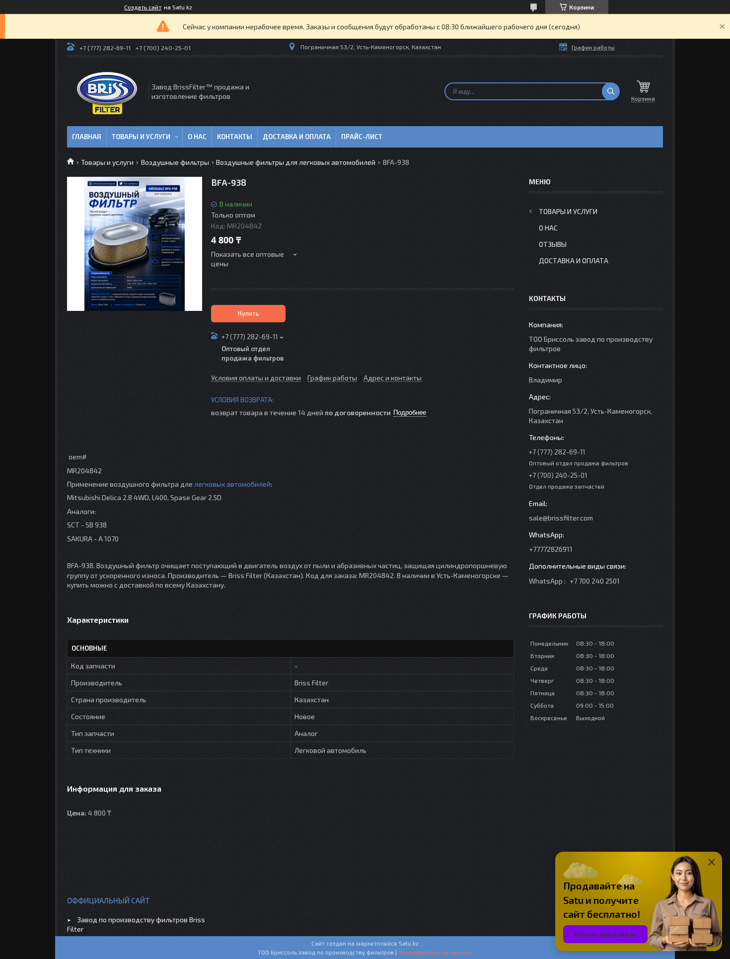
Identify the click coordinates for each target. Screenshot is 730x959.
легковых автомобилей (232, 484)
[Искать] (611, 91)
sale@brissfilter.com (561, 518)
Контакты (234, 137)
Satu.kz (409, 943)
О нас (197, 137)
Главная (86, 137)
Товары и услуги (141, 137)
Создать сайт (142, 6)
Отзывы (553, 244)
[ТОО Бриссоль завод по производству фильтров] (107, 91)
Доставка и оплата (297, 137)
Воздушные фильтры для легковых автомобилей (295, 162)
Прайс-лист (361, 137)
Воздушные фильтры (175, 162)
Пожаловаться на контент (435, 952)
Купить (248, 313)
